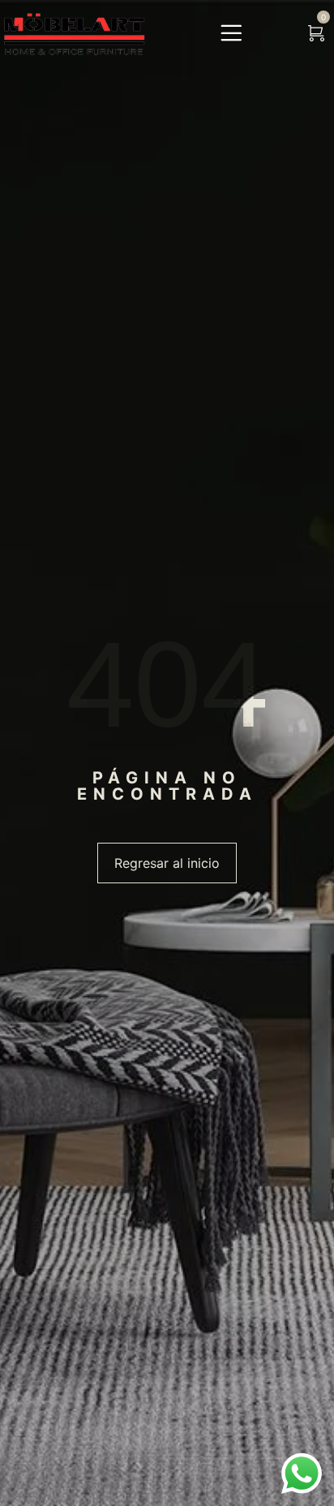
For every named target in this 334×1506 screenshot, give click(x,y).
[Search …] (280, 34)
